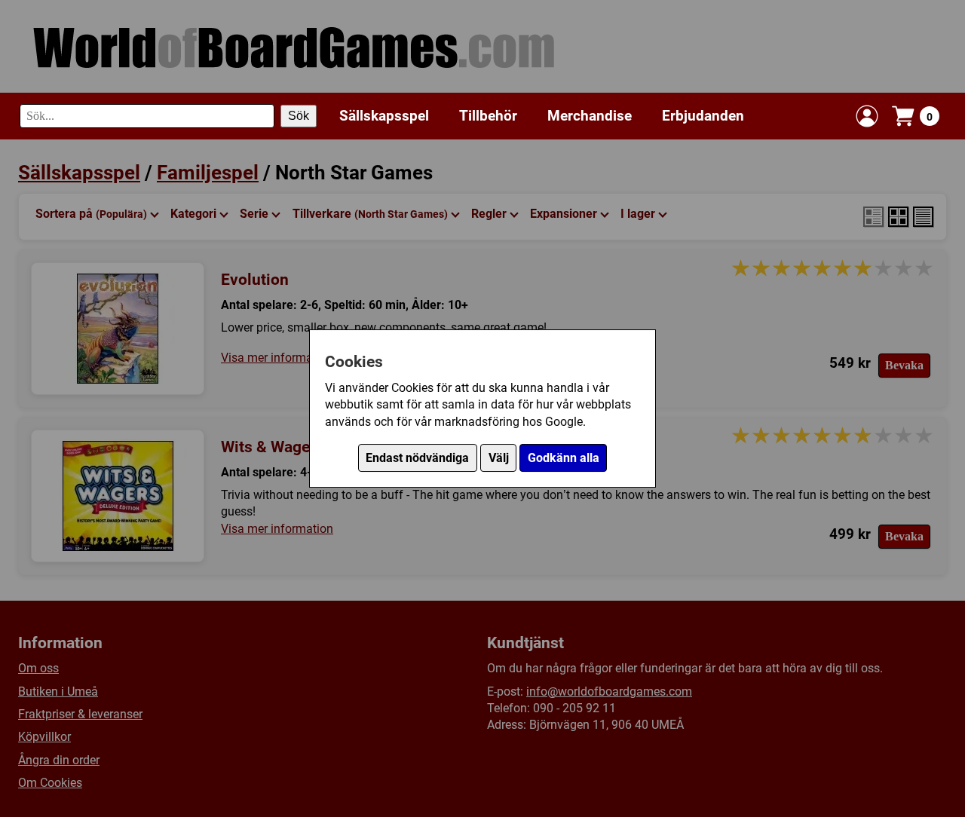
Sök (298, 115)
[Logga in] (867, 116)
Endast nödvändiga (417, 458)
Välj (499, 458)
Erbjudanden (703, 115)
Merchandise (589, 115)
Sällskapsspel (384, 115)
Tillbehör (488, 115)
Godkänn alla (563, 458)
